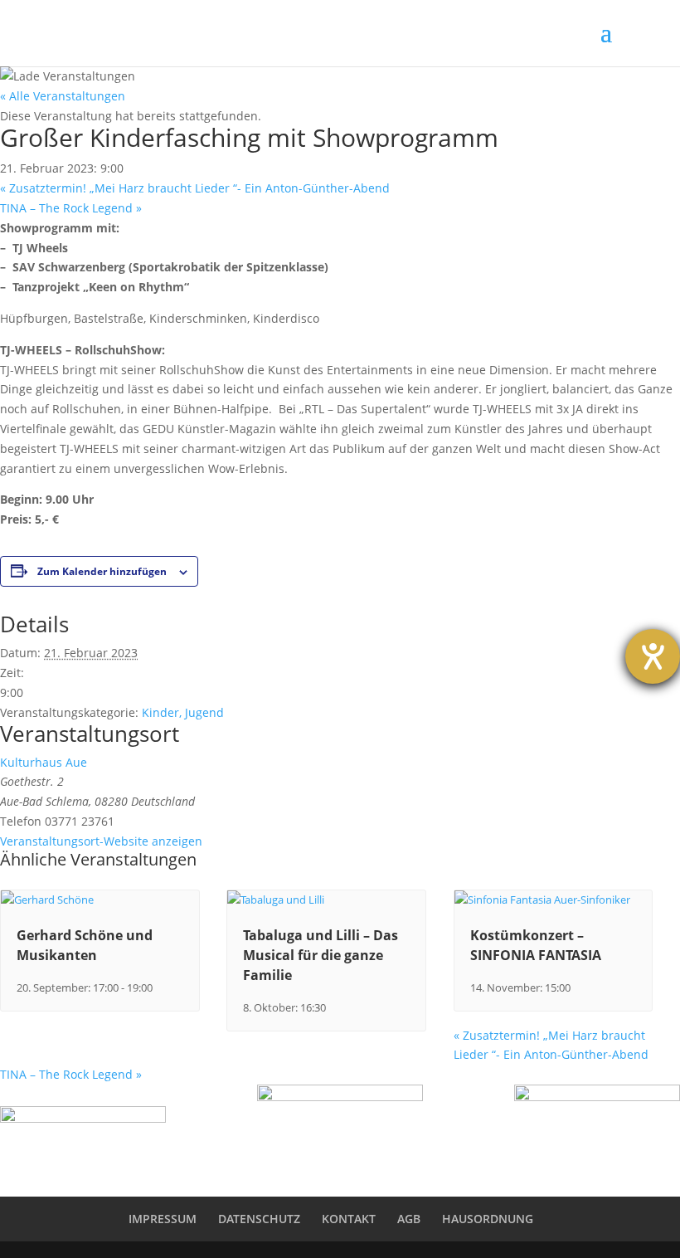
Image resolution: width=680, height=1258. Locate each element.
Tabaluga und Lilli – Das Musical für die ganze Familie (320, 955)
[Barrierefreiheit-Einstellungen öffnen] (652, 656)
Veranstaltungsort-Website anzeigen (101, 841)
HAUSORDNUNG (487, 1218)
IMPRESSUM (163, 1218)
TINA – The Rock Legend (71, 208)
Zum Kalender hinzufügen (102, 571)
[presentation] (47, 900)
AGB (408, 1218)
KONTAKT (349, 1218)
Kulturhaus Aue (43, 762)
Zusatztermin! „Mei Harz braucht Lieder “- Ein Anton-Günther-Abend (195, 188)
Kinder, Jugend (183, 712)
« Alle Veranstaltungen (62, 96)
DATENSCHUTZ (259, 1218)
